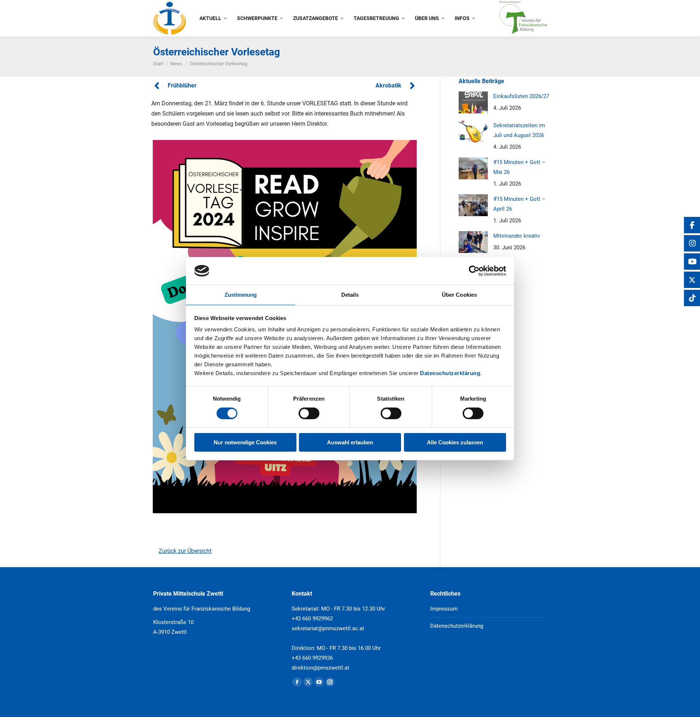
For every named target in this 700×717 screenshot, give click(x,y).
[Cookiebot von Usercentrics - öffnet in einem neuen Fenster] (474, 270)
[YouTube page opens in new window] (319, 682)
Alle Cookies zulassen (455, 442)
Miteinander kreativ (516, 236)
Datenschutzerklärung (450, 373)
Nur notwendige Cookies (245, 442)
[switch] (309, 413)
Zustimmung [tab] (241, 295)
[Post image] (473, 102)
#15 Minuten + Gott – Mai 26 (519, 167)
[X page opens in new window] (308, 682)
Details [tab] (350, 295)
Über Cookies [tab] (459, 295)
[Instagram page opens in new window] (330, 682)
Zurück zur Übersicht (185, 551)
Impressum (444, 608)
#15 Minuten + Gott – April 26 (519, 204)
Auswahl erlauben (350, 442)
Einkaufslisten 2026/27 (521, 96)
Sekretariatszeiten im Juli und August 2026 (519, 130)
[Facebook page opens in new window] (297, 682)
